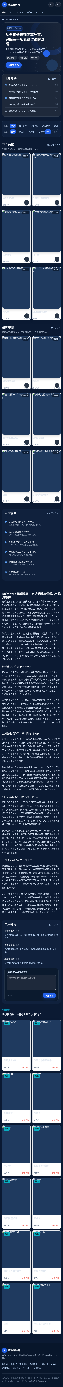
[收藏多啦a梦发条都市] (57, 498)
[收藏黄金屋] (57, 385)
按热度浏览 (51, 513)
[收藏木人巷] (26, 315)
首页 (4, 12)
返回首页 (52, 924)
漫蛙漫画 (6, 1368)
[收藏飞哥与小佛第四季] (57, 202)
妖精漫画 (34, 1364)
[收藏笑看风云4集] (26, 202)
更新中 (29, 12)
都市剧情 (23, 125)
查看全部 (52, 78)
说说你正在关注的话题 (17, 972)
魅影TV (14, 1364)
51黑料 (54, 1364)
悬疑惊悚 (46, 125)
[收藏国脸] (26, 498)
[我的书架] (58, 4)
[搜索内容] (51, 4)
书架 (37, 12)
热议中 (22, 131)
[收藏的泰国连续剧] (26, 385)
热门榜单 (19, 12)
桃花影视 (16, 1368)
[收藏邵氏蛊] (57, 259)
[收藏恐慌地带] (26, 259)
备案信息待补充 (40, 1381)
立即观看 (12, 65)
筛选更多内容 (52, 144)
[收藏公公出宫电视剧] (57, 315)
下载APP (45, 12)
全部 (13, 125)
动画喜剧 (34, 125)
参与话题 (54, 327)
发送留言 (49, 995)
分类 (11, 12)
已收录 (41, 131)
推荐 (48, 131)
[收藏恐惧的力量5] (57, 442)
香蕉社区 (23, 1364)
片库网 (5, 1364)
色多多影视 (36, 1368)
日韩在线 (44, 1364)
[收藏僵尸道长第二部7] (26, 442)
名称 (56, 131)
